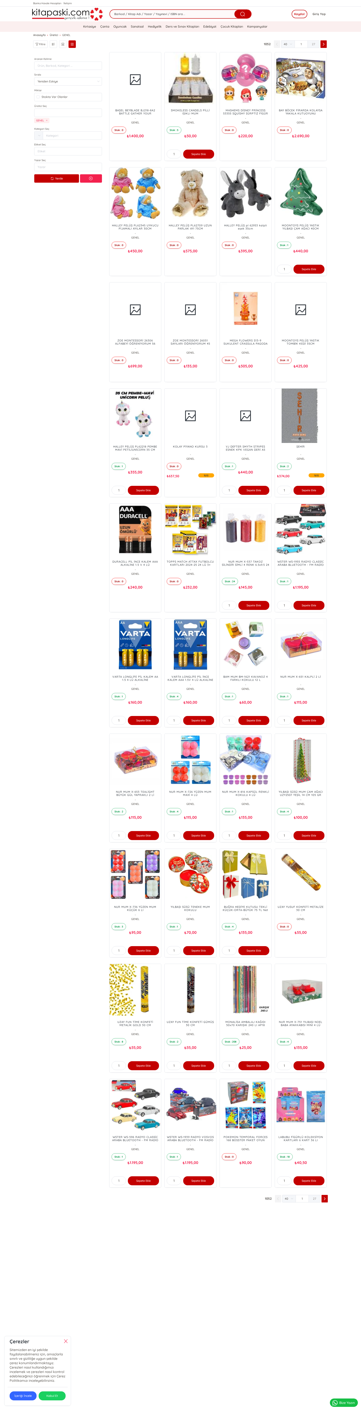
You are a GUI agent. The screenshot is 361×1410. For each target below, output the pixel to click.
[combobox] (68, 113)
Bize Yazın (347, 1403)
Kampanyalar (257, 26)
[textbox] (68, 113)
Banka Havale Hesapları (47, 3)
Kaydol (299, 14)
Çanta (104, 26)
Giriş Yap (319, 14)
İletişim (68, 3)
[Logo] (67, 14)
